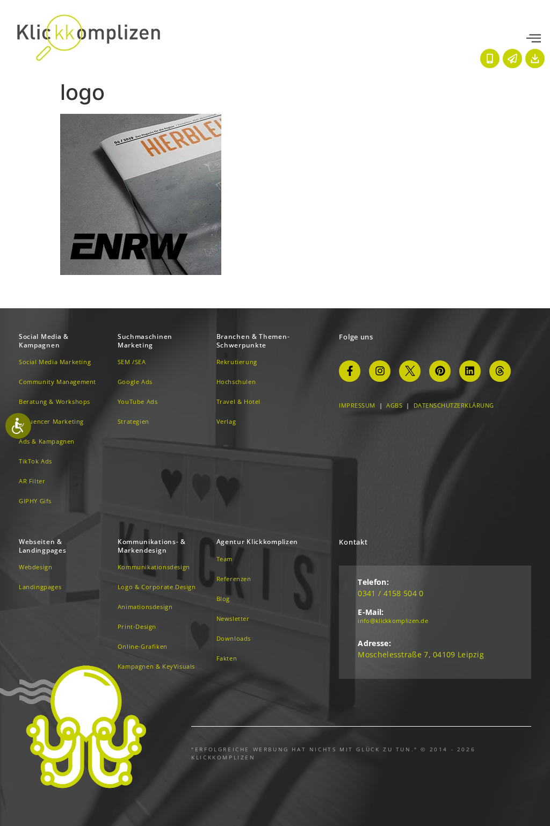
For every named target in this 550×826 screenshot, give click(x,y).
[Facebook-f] (349, 371)
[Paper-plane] (512, 58)
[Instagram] (379, 371)
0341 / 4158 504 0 (390, 593)
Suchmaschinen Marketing (145, 341)
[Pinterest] (440, 371)
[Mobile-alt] (490, 58)
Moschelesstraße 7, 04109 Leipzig (421, 654)
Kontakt (353, 542)
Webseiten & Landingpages (42, 546)
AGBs (394, 405)
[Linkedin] (470, 371)
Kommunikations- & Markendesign (152, 546)
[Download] (535, 58)
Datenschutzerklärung (454, 405)
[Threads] (500, 371)
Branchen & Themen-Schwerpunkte (253, 341)
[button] (534, 38)
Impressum (357, 405)
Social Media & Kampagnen (44, 341)
